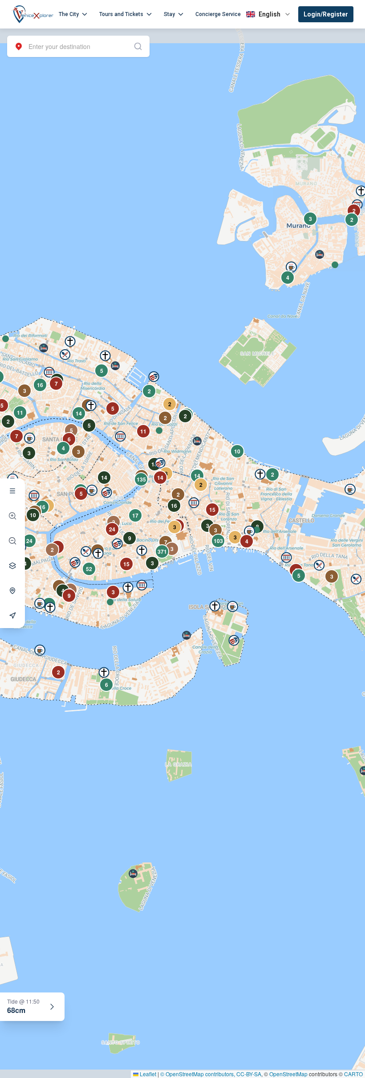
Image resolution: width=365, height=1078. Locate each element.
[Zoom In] (12, 516)
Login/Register (326, 14)
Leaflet (147, 1074)
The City (69, 14)
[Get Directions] (12, 616)
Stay (169, 14)
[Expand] (52, 1007)
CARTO (353, 1074)
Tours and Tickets (121, 14)
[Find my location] (12, 591)
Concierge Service (218, 14)
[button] (5, 338)
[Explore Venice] (12, 491)
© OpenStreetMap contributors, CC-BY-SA (210, 1074)
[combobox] (78, 46)
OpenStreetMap (288, 1074)
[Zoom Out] (12, 541)
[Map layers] (12, 566)
